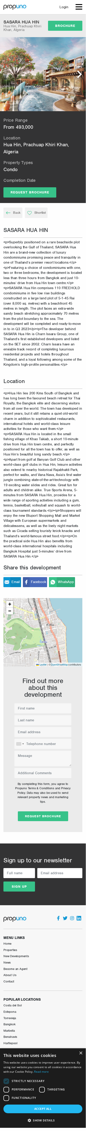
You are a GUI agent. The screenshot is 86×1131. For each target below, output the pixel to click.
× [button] (80, 1053)
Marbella (9, 1031)
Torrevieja (9, 1018)
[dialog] (43, 1088)
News (7, 962)
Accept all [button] (42, 1109)
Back (17, 213)
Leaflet (42, 664)
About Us (9, 975)
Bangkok (9, 1024)
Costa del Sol (12, 1005)
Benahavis (10, 1037)
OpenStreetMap (59, 664)
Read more (41, 1072)
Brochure (65, 26)
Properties (10, 950)
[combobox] (20, 744)
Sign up (19, 886)
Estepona (9, 1012)
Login (63, 7)
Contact (8, 981)
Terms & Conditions (41, 788)
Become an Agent (15, 969)
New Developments (16, 956)
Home (7, 944)
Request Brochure (30, 192)
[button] (43, 628)
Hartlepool (10, 1043)
